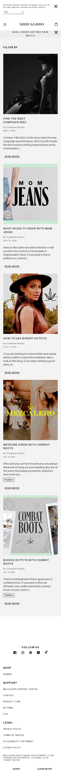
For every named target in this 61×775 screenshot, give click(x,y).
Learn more (44, 769)
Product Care (12, 701)
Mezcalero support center (20, 689)
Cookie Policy (12, 747)
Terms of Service (13, 735)
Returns (8, 708)
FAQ (5, 714)
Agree (16, 769)
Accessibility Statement (18, 741)
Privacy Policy (12, 729)
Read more (12, 156)
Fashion (9, 479)
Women (7, 674)
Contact (8, 695)
